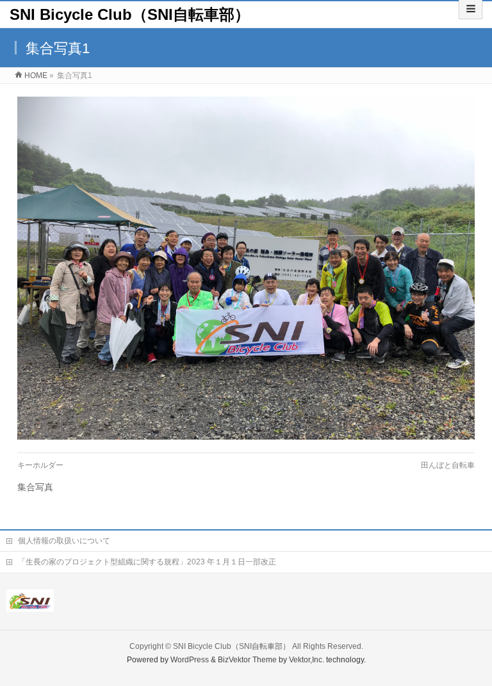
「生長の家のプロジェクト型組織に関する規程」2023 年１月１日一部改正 (147, 561)
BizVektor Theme (247, 659)
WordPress (189, 659)
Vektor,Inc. (306, 659)
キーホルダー (40, 465)
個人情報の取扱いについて (64, 540)
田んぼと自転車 (448, 465)
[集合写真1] (246, 268)
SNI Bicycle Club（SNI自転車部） (130, 14)
